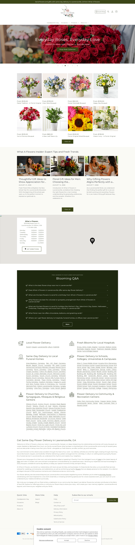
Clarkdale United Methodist (36, 429)
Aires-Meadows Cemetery (35, 363)
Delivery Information (60, 509)
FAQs (55, 499)
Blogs (37, 502)
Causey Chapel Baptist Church (49, 423)
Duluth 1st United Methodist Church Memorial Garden (45, 374)
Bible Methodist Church (57, 416)
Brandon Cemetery (48, 367)
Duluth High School (109, 382)
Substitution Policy (60, 519)
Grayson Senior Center (108, 401)
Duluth (28, 347)
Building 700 (111, 374)
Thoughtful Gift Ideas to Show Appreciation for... (32, 180)
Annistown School (88, 365)
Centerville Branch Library (98, 376)
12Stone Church (31, 404)
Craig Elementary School (92, 382)
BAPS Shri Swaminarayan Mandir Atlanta (49, 412)
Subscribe (112, 500)
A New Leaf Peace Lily (50, 136)
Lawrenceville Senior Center (87, 403)
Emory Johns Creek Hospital (87, 347)
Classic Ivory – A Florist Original (104, 136)
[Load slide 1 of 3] (62, 65)
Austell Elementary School (104, 365)
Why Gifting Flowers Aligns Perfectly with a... (100, 180)
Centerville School (97, 378)
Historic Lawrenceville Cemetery (48, 386)
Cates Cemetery (53, 369)
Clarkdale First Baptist (57, 427)
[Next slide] (72, 66)
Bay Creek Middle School (96, 367)
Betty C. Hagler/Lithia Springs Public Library (99, 369)
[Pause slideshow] (77, 66)
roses (99, 459)
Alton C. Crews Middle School (87, 363)
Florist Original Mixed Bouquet (78, 136)
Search (37, 499)
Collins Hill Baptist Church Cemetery (52, 371)
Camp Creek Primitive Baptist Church (51, 421)
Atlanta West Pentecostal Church (38, 410)
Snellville (56, 347)
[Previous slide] (58, 66)
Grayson (34, 347)
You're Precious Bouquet (25, 136)
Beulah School (102, 371)
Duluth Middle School (84, 384)
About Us (20, 509)
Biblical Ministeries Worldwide (36, 418)
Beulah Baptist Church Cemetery (38, 365)
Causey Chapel (31, 423)
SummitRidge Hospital (90, 351)
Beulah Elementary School (86, 371)
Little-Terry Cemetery (41, 388)
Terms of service (59, 522)
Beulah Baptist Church (40, 416)
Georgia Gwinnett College (92, 388)
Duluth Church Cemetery (49, 376)
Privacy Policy (93, 535)
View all (68, 141)
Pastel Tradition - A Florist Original (29, 103)
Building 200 (81, 374)
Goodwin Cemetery (46, 382)
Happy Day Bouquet (100, 103)
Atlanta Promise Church (57, 408)
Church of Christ (44, 427)
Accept (66, 540)
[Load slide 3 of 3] (68, 65)
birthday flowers (105, 474)
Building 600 (101, 374)
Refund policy (58, 515)
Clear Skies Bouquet (49, 103)
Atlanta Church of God (42, 406)
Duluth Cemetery (32, 376)
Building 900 (82, 376)
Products (20, 506)
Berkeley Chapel (32, 414)
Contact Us (57, 502)
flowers (78, 469)
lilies (18, 461)
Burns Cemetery (40, 369)
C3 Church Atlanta (54, 418)
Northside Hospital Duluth (86, 349)
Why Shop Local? (59, 506)
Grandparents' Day (23, 499)
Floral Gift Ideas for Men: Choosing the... (67, 180)
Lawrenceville (42, 347)
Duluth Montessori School (102, 384)
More (67, 324)
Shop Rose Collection (67, 49)
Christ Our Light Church (45, 425)
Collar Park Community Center (88, 401)
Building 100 (112, 371)
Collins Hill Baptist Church (56, 429)
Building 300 (91, 374)
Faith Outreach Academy (97, 386)
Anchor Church (43, 404)
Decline (87, 540)
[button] (65, 23)
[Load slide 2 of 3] (65, 65)
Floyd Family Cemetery (50, 380)
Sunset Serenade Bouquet (77, 103)
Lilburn (50, 347)
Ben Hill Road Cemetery (55, 363)
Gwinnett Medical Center (107, 347)
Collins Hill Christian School (95, 380)
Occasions (20, 502)
